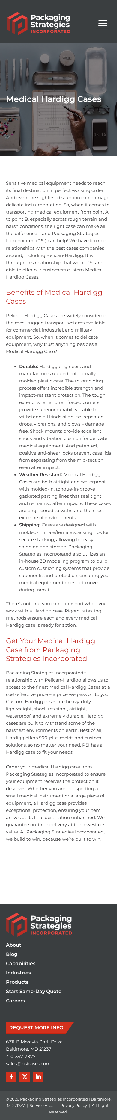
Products (17, 982)
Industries (18, 973)
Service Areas (43, 1105)
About (13, 945)
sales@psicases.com (28, 1063)
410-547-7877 (21, 1056)
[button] (11, 1077)
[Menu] (103, 23)
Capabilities (20, 963)
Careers (15, 1001)
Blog (11, 954)
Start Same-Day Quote (34, 991)
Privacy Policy (73, 1105)
